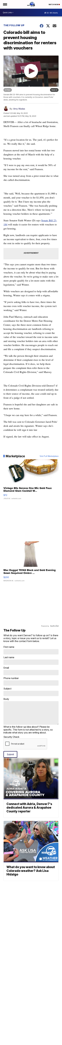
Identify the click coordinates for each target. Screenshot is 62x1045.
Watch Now (54, 4)
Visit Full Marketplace (49, 456)
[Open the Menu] (4, 4)
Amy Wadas (19, 108)
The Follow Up (14, 25)
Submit (10, 754)
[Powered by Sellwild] (54, 626)
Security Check (11, 736)
